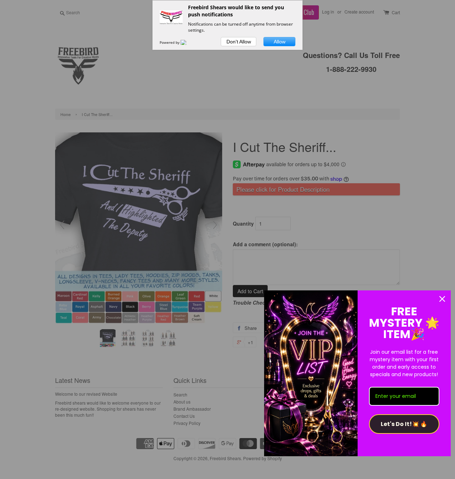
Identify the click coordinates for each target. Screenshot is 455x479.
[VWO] (188, 42)
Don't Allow (238, 41)
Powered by (170, 42)
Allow (279, 41)
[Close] (442, 298)
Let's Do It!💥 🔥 (404, 424)
